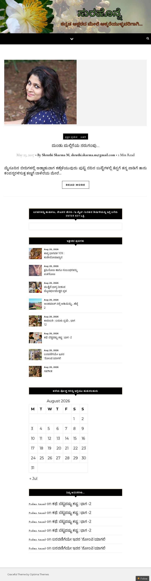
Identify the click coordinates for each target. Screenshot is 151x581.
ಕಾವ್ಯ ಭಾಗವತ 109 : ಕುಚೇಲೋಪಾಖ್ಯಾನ (54, 255)
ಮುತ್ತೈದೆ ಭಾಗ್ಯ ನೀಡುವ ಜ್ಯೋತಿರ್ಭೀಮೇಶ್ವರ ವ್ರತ (55, 289)
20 (59, 448)
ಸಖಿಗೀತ (48, 371)
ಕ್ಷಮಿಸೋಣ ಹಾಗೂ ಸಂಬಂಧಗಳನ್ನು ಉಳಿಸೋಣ (60, 272)
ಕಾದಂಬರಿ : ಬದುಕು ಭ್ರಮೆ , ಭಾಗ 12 (59, 322)
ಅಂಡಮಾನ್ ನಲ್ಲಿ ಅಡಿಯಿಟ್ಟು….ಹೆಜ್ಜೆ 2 (61, 305)
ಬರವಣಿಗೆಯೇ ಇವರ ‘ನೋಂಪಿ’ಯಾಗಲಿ (54, 356)
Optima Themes (39, 574)
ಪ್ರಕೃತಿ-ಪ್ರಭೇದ (71, 137)
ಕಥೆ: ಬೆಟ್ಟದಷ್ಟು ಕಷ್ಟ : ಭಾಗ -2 (58, 337)
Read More (75, 184)
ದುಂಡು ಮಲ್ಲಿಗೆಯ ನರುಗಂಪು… (75, 145)
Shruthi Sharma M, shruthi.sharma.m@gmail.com (78, 155)
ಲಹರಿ (83, 137)
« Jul (33, 478)
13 (58, 438)
